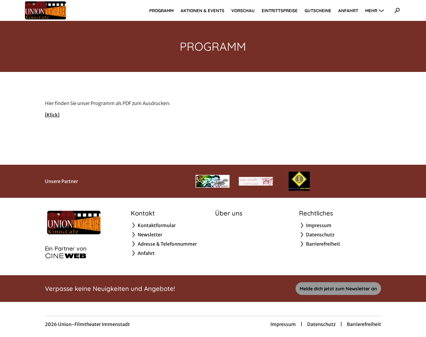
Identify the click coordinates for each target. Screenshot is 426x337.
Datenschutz (321, 324)
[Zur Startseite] (63, 10)
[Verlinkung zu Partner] (213, 181)
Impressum (283, 324)
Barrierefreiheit (364, 324)
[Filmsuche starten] (397, 10)
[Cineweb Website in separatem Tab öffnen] (66, 255)
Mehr (371, 10)
